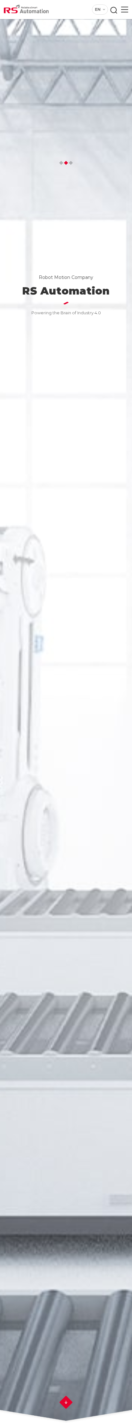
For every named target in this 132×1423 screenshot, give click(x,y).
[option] (66, 711)
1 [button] (61, 163)
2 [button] (66, 163)
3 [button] (71, 163)
